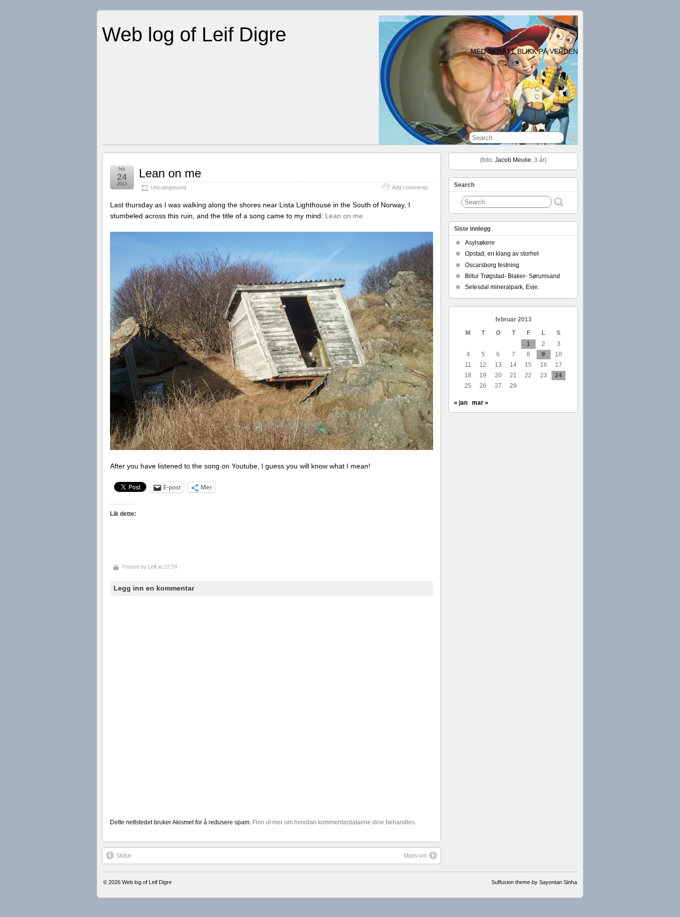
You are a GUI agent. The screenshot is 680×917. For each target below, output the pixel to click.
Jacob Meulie (513, 159)
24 (558, 375)
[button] (271, 341)
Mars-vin (415, 855)
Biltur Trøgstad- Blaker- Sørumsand (512, 276)
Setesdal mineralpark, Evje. (502, 287)
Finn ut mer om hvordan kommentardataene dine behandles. (334, 822)
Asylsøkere (480, 242)
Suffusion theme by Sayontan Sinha (534, 882)
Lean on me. (345, 216)
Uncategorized (168, 187)
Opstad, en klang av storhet (502, 253)
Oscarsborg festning (492, 265)
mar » (480, 402)
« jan (460, 402)
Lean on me (170, 173)
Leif (152, 567)
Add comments (410, 187)
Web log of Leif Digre (194, 34)
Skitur (123, 855)
